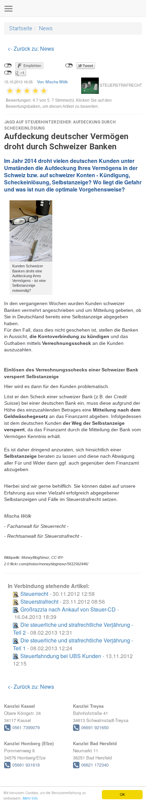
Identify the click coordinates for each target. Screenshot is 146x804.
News (46, 28)
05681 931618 (26, 764)
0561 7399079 (26, 727)
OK (122, 794)
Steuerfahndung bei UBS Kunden (60, 656)
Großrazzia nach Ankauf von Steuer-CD (68, 609)
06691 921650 (95, 727)
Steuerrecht (34, 594)
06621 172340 (95, 764)
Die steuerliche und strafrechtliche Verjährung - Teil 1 (73, 644)
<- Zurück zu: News (30, 48)
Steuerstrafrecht (39, 601)
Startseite (20, 28)
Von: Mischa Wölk (52, 81)
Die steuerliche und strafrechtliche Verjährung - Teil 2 (73, 628)
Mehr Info (30, 798)
